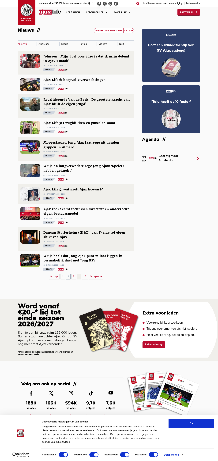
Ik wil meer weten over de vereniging (163, 3)
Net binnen (73, 12)
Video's (102, 44)
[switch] (93, 454)
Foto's (83, 44)
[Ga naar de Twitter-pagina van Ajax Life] (105, 4)
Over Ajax (120, 12)
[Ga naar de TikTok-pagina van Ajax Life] (116, 4)
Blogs (64, 44)
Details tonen (171, 454)
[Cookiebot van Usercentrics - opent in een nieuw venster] (21, 454)
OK (191, 423)
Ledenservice (193, 3)
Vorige (54, 276)
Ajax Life (99, 30)
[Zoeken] (137, 3)
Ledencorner (95, 12)
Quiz (121, 44)
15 (84, 276)
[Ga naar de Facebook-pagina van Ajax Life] (99, 4)
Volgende (96, 276)
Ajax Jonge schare (113, 30)
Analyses (43, 44)
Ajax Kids (128, 30)
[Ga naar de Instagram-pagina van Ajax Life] (110, 4)
